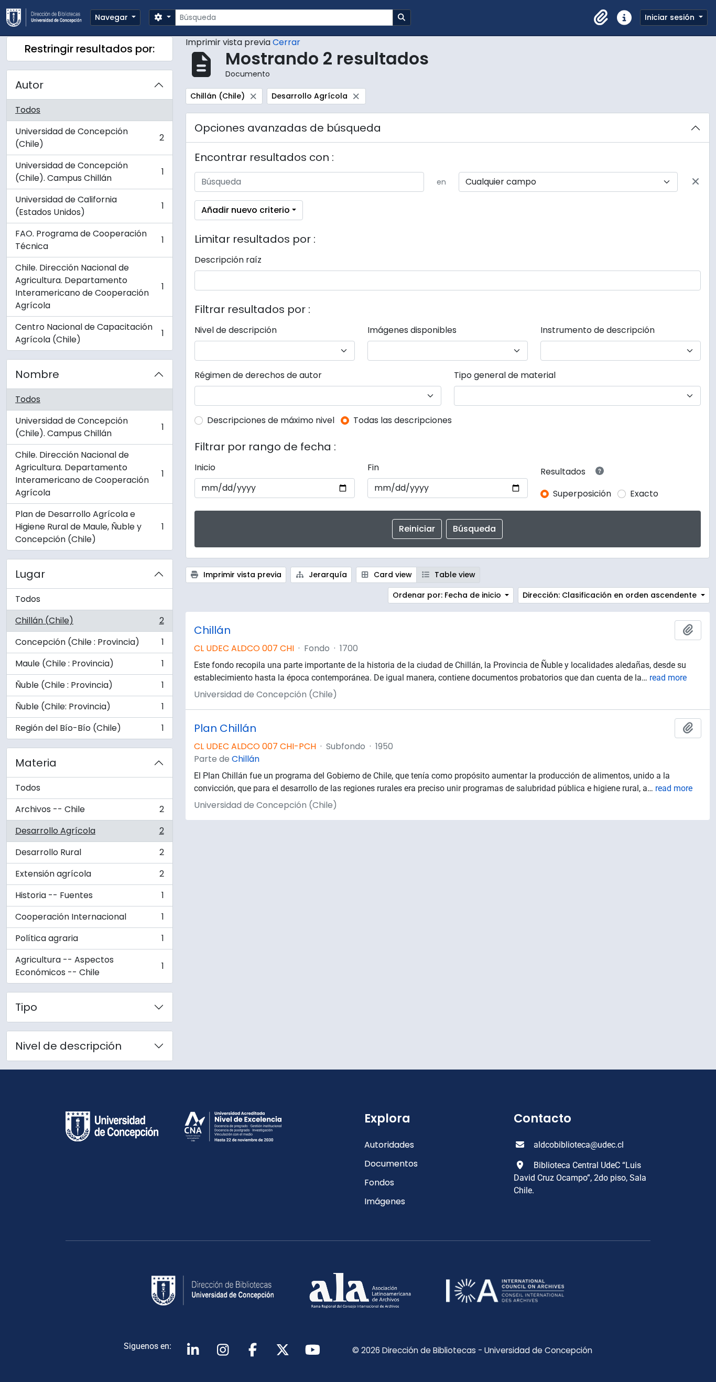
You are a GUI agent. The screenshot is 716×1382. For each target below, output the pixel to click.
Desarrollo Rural (89, 854)
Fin (373, 467)
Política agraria (89, 940)
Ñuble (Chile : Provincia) (89, 687)
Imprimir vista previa (241, 574)
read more (668, 678)
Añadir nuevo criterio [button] (245, 210)
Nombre (37, 374)
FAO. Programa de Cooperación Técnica (89, 240)
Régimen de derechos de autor (258, 375)
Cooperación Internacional (89, 919)
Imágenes (384, 1201)
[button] (601, 17)
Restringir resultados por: (90, 48)
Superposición (582, 494)
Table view (453, 574)
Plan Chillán (225, 728)
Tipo (26, 1007)
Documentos (391, 1164)
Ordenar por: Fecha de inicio (448, 595)
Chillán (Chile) (89, 623)
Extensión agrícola (89, 876)
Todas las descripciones (402, 420)
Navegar (112, 17)
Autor (29, 85)
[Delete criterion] (695, 182)
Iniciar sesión (671, 17)
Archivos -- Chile (89, 811)
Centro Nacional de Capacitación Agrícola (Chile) (89, 333)
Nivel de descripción (68, 1046)
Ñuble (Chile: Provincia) (89, 709)
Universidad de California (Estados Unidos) (89, 205)
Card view (392, 574)
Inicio (204, 467)
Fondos (379, 1182)
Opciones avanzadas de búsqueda (287, 128)
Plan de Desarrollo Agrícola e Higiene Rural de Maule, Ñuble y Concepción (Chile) (89, 526)
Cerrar (286, 42)
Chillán (212, 630)
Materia (36, 762)
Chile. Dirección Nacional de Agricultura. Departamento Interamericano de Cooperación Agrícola (89, 286)
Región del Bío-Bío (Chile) (89, 730)
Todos (27, 110)
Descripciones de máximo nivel (270, 420)
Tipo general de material (505, 375)
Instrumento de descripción (597, 330)
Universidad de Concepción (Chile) (89, 137)
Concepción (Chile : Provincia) (89, 644)
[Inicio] (48, 17)
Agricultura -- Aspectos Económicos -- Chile (89, 966)
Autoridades (389, 1145)
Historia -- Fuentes (89, 897)
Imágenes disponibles (412, 330)
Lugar (30, 574)
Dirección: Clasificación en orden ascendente (611, 595)
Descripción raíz (228, 260)
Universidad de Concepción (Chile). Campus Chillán (89, 171)
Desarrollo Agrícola (89, 833)
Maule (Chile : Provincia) (89, 666)
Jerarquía (327, 574)
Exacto (644, 494)
